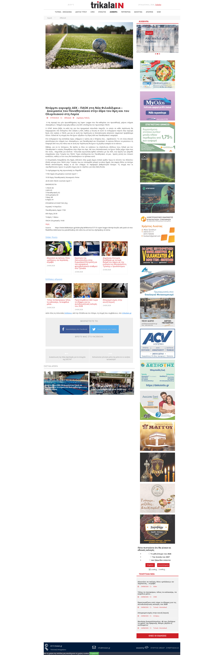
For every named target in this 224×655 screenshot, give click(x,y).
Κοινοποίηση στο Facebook (76, 329)
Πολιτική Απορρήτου (58, 649)
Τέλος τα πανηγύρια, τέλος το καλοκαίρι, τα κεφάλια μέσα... (157, 593)
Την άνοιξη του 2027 (161, 557)
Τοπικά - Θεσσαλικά (160, 607)
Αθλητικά (138, 12)
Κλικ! (159, 12)
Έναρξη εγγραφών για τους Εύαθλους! (109, 389)
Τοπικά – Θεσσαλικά (63, 12)
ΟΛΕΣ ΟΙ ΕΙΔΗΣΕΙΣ (157, 635)
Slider (155, 586)
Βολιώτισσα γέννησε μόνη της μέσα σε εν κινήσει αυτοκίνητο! (111, 358)
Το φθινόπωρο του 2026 (160, 554)
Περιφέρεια (125, 12)
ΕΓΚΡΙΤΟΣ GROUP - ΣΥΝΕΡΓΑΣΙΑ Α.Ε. (164, 648)
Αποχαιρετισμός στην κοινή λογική (153, 613)
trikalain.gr (126, 313)
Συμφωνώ (94, 653)
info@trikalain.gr (104, 648)
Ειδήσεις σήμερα (54, 279)
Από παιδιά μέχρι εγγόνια (157, 39)
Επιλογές (102, 12)
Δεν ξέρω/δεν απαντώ (161, 560)
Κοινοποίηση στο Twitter (106, 329)
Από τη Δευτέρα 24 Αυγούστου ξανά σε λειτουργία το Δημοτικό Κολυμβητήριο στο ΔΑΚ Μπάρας (66, 387)
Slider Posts (51, 237)
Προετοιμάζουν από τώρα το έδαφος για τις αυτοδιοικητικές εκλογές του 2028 (157, 603)
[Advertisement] (89, 87)
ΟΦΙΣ (93, 12)
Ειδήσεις (68, 313)
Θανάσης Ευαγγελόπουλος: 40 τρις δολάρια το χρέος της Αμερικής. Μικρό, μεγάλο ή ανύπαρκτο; (156, 623)
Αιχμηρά (113, 12)
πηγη (47, 224)
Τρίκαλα (158, 5)
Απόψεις (149, 12)
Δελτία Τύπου (81, 12)
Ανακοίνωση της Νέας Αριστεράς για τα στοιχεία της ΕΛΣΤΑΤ (67, 358)
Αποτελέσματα (163, 565)
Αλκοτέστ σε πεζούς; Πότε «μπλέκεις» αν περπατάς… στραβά (156, 583)
